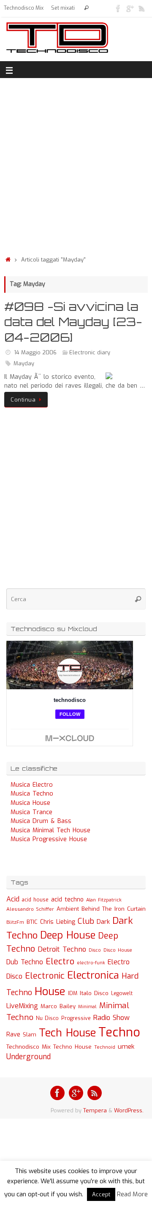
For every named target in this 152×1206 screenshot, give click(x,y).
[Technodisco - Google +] (130, 8)
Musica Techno (32, 794)
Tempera (95, 1110)
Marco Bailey (58, 1006)
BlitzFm (15, 922)
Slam (29, 1034)
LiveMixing (22, 1005)
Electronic (45, 976)
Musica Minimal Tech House (50, 830)
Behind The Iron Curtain (113, 908)
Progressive (76, 1018)
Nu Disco (47, 1018)
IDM (72, 993)
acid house (35, 899)
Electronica (93, 975)
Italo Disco (94, 993)
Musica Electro (32, 785)
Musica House (30, 803)
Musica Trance (31, 812)
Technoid (104, 1047)
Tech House (67, 1032)
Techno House (72, 1046)
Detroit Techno (62, 949)
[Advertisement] (76, 164)
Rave (13, 1034)
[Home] (8, 259)
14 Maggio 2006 (35, 352)
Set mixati (63, 8)
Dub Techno (24, 962)
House (50, 991)
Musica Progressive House (49, 839)
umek (126, 1046)
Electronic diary (89, 352)
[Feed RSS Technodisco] (142, 8)
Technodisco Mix (23, 8)
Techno (119, 1032)
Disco (95, 950)
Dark (103, 921)
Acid (12, 899)
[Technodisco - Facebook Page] (118, 8)
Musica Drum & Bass (41, 821)
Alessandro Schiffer (30, 909)
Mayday (24, 363)
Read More (132, 1194)
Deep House (67, 935)
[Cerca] (86, 8)
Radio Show (111, 1017)
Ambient (68, 908)
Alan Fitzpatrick (104, 900)
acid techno (67, 900)
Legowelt (122, 993)
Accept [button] (101, 1194)
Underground (28, 1057)
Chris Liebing (57, 921)
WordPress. (129, 1110)
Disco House (117, 950)
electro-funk (91, 963)
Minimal (87, 1006)
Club (86, 921)
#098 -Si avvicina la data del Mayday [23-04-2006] (73, 322)
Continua (23, 399)
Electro (60, 961)
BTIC (32, 921)
